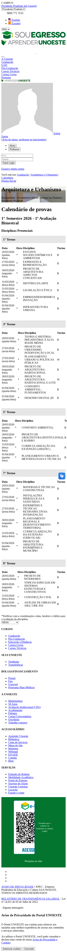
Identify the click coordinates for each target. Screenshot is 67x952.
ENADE (13, 754)
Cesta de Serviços (17, 742)
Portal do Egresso (17, 780)
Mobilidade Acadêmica (20, 777)
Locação (13, 789)
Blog (11, 760)
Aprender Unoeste (18, 736)
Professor (14, 149)
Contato (12, 757)
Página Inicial (8, 180)
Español (15, 23)
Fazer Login (8, 163)
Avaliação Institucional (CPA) (24, 707)
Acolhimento (15, 710)
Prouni (11, 678)
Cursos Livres (15, 645)
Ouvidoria (13, 719)
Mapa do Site (15, 745)
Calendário (7, 177)
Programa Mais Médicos (21, 687)
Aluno (12, 145)
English (15, 20)
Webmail (13, 751)
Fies (10, 681)
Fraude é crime (16, 792)
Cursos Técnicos (17, 648)
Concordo (29, 949)
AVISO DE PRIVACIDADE (17, 886)
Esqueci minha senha (12, 168)
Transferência (15, 664)
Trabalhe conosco (17, 722)
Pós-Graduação (16, 638)
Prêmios (12, 713)
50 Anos (12, 704)
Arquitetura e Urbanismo (44, 174)
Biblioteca (13, 739)
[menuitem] (33, 59)
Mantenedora (15, 701)
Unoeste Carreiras (18, 786)
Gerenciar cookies (12, 949)
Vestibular (13, 661)
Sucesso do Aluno (18, 783)
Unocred (13, 684)
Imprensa (13, 748)
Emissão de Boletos (19, 774)
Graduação (23, 174)
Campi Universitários (19, 716)
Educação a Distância (20, 641)
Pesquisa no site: (33, 861)
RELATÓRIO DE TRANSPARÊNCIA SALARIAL (30, 898)
